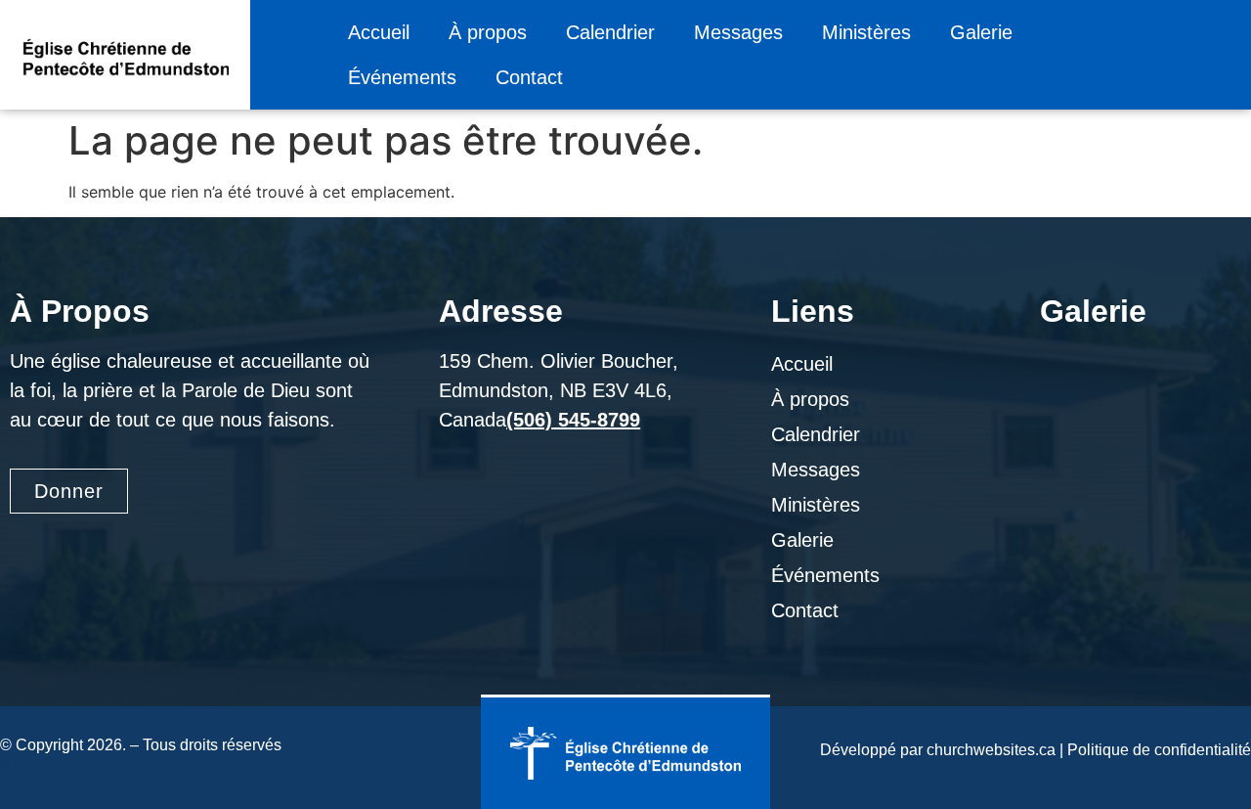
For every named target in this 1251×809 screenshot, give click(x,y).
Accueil (379, 32)
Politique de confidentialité (1159, 750)
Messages (738, 32)
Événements (402, 77)
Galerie (981, 32)
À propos (488, 32)
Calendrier (610, 32)
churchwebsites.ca (991, 750)
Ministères (866, 32)
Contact (529, 77)
